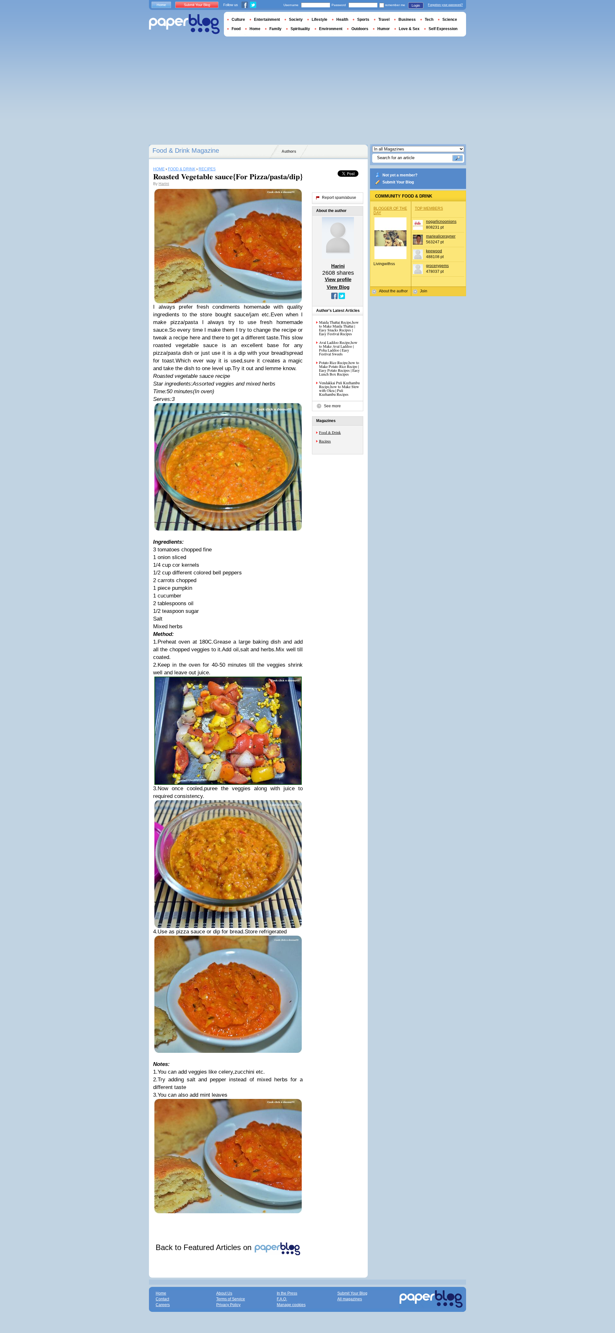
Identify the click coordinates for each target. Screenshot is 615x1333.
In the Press (287, 1293)
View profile (338, 279)
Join (423, 291)
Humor (383, 29)
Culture (238, 19)
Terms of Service (230, 1299)
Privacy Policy (228, 1305)
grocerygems (437, 266)
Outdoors (359, 29)
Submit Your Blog (398, 182)
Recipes (325, 440)
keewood (434, 251)
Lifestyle (319, 19)
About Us (224, 1293)
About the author (393, 291)
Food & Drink (330, 432)
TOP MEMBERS (429, 208)
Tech (429, 19)
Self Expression (443, 29)
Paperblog (184, 24)
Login (416, 5)
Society (296, 19)
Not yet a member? (399, 175)
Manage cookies (291, 1305)
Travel (384, 19)
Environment (330, 29)
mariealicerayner (440, 236)
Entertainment (267, 19)
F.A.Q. (282, 1299)
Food (236, 29)
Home (161, 5)
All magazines (349, 1299)
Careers (163, 1305)
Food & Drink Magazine (185, 150)
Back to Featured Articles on (205, 1247)
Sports (363, 19)
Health (342, 19)
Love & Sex (409, 29)
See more (332, 406)
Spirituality (300, 29)
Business (407, 19)
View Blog (338, 287)
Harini (164, 184)
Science (449, 19)
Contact (162, 1299)
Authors (289, 151)
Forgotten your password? (445, 4)
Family (275, 29)
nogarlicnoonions (441, 221)
